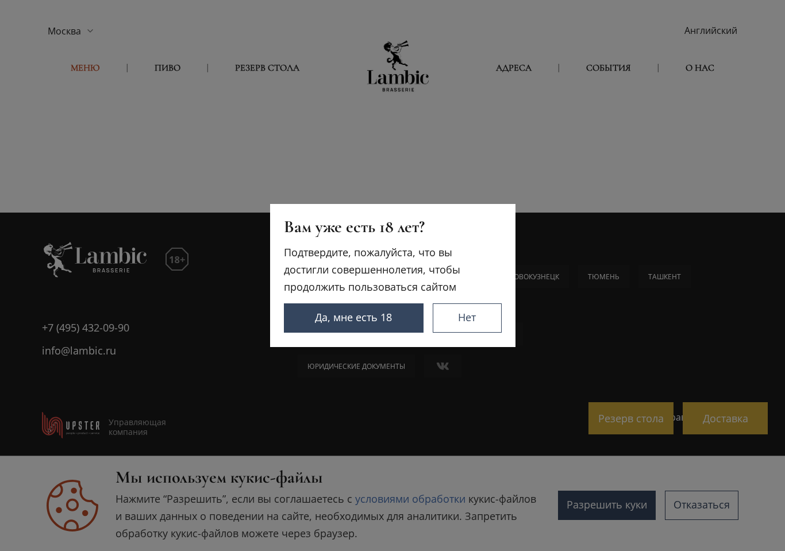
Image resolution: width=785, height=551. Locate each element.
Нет (467, 317)
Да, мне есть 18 (353, 317)
